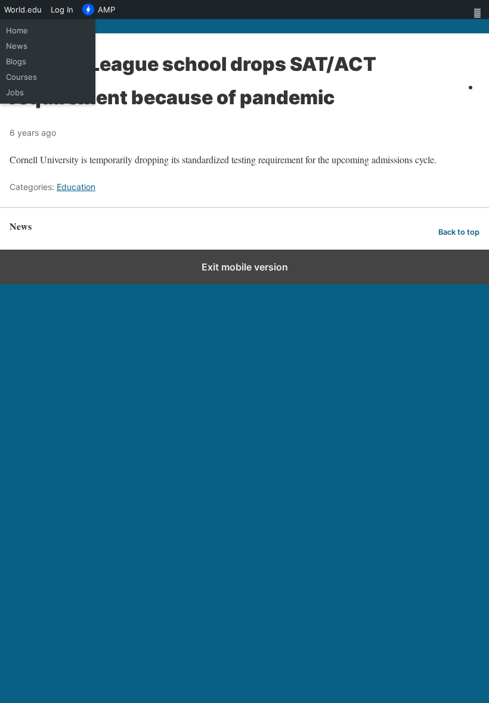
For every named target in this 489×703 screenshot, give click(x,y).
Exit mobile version (245, 267)
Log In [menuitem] (62, 9)
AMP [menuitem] (106, 9)
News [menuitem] (16, 46)
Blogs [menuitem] (16, 61)
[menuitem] (480, 9)
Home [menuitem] (17, 30)
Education (76, 187)
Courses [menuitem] (21, 77)
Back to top (458, 232)
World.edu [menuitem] (23, 9)
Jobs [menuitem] (15, 92)
